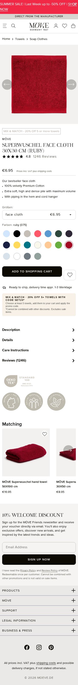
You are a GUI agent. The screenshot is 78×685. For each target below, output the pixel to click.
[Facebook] (26, 647)
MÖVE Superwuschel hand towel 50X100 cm (24, 484)
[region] (39, 463)
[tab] (39, 330)
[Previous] (7, 84)
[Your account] (55, 25)
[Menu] (4, 25)
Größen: (7, 207)
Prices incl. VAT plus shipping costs (34, 171)
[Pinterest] (51, 647)
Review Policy (50, 570)
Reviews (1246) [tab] (14, 360)
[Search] (13, 25)
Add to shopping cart (32, 271)
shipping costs (46, 663)
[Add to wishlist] (44, 433)
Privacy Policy (28, 570)
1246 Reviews (45, 156)
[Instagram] (39, 647)
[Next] (71, 84)
